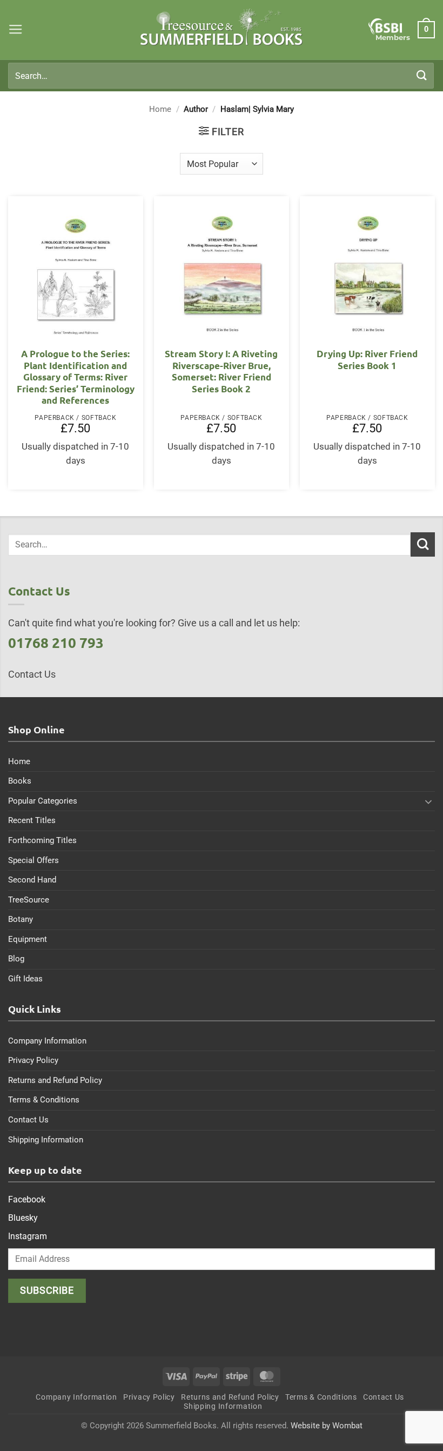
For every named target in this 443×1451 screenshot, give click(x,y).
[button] (15, 29)
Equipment (27, 939)
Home (160, 109)
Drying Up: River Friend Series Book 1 (367, 359)
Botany (20, 919)
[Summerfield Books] (221, 27)
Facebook (26, 1199)
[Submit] (422, 75)
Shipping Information (45, 1140)
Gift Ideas (25, 979)
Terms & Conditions (43, 1100)
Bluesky (23, 1218)
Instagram (27, 1236)
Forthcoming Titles (42, 840)
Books (19, 781)
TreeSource (28, 900)
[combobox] (221, 76)
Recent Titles (32, 820)
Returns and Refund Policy (55, 1080)
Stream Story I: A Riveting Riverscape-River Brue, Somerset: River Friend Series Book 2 (221, 371)
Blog (16, 959)
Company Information (47, 1041)
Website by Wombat (327, 1425)
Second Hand (32, 880)
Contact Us (28, 1120)
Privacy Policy (33, 1060)
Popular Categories (42, 801)
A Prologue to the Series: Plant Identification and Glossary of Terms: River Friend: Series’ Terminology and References (76, 377)
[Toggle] (428, 801)
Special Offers (33, 860)
